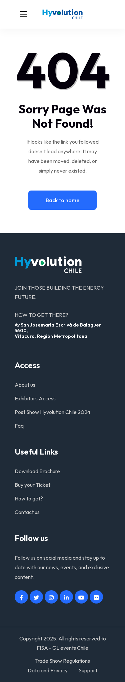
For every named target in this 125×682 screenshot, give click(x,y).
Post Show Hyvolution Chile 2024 (52, 412)
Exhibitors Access (35, 398)
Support (88, 670)
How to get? (29, 498)
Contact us (27, 512)
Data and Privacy (48, 670)
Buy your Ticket (32, 484)
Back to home (62, 200)
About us (25, 384)
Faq (19, 425)
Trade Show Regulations (62, 660)
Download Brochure (37, 471)
